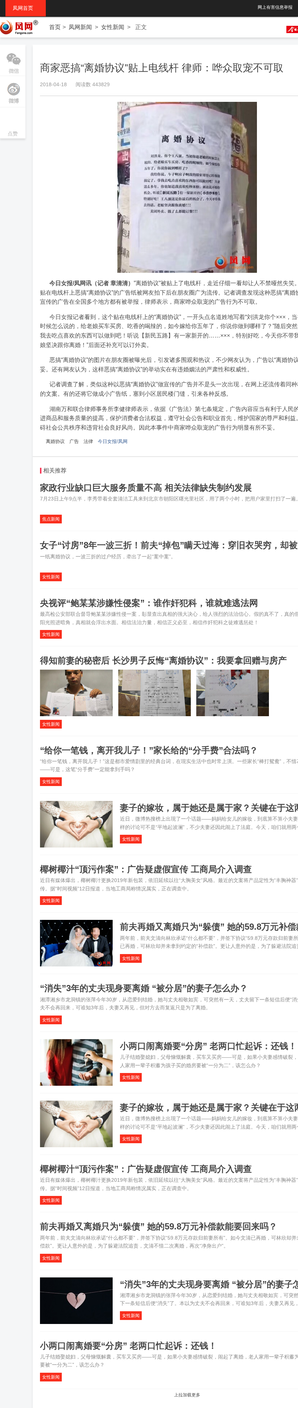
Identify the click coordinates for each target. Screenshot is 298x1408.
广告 (74, 441)
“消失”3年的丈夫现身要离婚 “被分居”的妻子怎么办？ (144, 988)
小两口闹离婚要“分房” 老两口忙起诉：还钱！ (208, 1046)
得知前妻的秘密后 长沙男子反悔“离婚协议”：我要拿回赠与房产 (163, 660)
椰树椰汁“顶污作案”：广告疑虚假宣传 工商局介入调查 (146, 869)
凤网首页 (26, 8)
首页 (55, 27)
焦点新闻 (51, 519)
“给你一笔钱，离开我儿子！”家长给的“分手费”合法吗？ (149, 750)
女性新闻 (112, 27)
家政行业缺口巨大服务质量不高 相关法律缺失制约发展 (146, 487)
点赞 (12, 123)
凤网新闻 (80, 27)
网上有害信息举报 (275, 7)
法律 (88, 441)
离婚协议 (55, 441)
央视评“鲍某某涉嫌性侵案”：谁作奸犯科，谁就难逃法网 (149, 603)
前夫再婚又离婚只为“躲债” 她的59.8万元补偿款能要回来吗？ (158, 1226)
